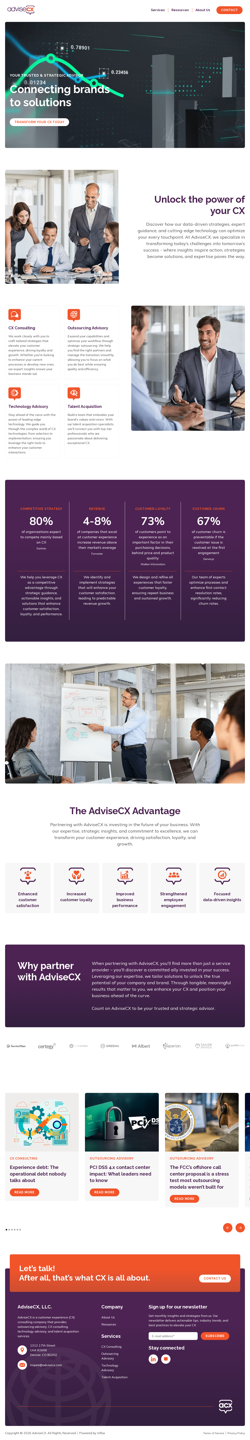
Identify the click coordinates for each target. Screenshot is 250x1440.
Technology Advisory (109, 1367)
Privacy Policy (236, 1433)
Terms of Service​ (213, 1433)
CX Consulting (111, 1347)
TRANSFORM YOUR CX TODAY (39, 122)
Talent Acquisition (114, 1377)
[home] (30, 10)
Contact (229, 10)
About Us (108, 1317)
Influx (101, 1433)
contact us (215, 1278)
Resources (108, 1324)
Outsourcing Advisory (109, 1356)
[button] (155, 10)
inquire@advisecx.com (46, 1365)
